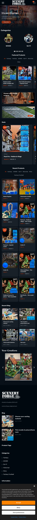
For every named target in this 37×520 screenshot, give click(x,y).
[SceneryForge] (19, 2)
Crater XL (5, 270)
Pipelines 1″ (6, 220)
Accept (18, 502)
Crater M (22, 245)
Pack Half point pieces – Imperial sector (25, 82)
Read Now (31, 101)
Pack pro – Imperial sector (8, 245)
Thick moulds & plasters (9, 342)
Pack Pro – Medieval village (13, 156)
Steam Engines (7, 196)
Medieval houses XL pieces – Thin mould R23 (9, 296)
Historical (6, 467)
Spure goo (22, 342)
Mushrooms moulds (25, 196)
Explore (19, 22)
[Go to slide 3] (6, 382)
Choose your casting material (8, 322)
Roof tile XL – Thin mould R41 (26, 296)
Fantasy (6, 154)
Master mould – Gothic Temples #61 (8, 82)
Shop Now (30, 115)
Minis (5, 471)
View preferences (18, 512)
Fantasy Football (8, 474)
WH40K (8, 46)
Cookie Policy (14, 517)
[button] (34, 486)
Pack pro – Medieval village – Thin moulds (26, 220)
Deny (18, 507)
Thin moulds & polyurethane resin (25, 322)
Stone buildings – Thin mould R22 (26, 270)
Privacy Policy (22, 517)
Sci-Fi (29, 46)
